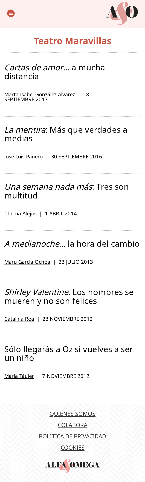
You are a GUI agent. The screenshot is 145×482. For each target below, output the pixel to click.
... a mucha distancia (54, 71)
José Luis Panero (23, 156)
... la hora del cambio (72, 243)
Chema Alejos (20, 213)
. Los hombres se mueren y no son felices (69, 296)
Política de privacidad (72, 436)
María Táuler (19, 375)
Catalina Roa (19, 318)
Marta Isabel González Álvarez (39, 94)
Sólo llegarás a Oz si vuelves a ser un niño (68, 353)
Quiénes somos (72, 413)
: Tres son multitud (66, 191)
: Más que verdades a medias (65, 134)
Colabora (72, 425)
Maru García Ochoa (27, 261)
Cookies (73, 447)
